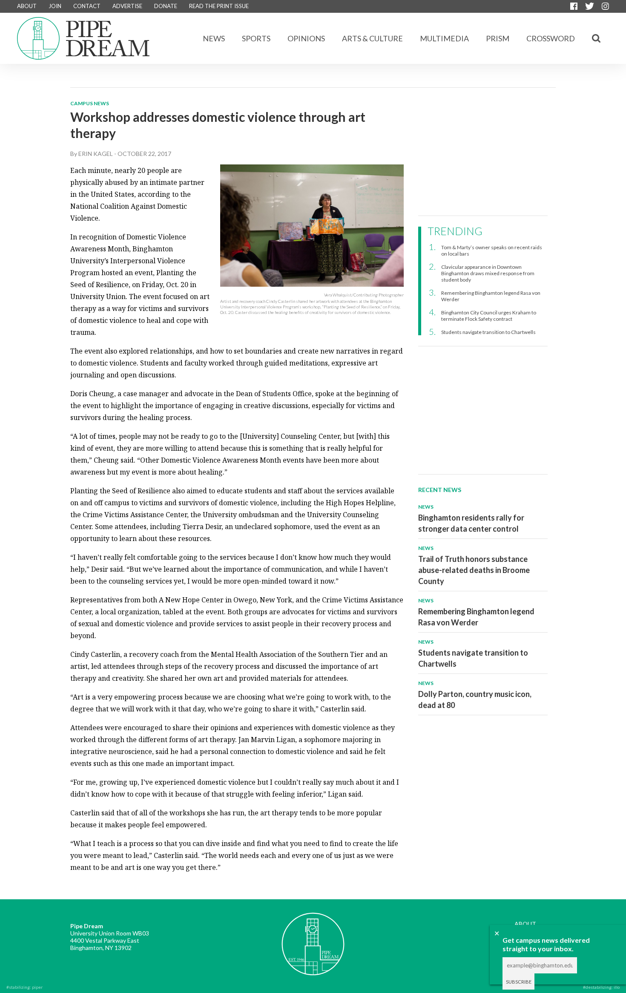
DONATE (165, 6)
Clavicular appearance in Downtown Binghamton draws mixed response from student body (487, 273)
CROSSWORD (550, 38)
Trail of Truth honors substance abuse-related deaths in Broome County (474, 570)
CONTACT (87, 6)
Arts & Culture (372, 38)
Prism (497, 38)
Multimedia (444, 38)
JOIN (55, 6)
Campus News (89, 103)
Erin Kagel (95, 153)
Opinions (306, 38)
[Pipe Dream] (313, 937)
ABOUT (27, 6)
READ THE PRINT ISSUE (219, 6)
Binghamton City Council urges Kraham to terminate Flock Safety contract (488, 315)
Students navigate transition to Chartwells (488, 332)
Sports (256, 38)
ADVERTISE (127, 6)
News (214, 38)
